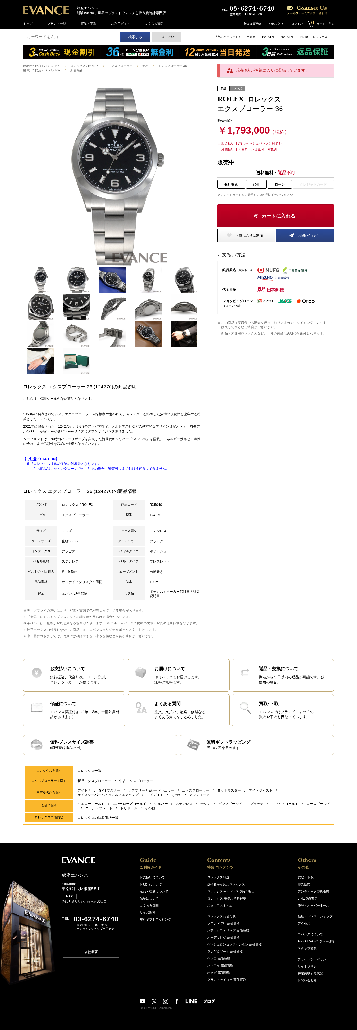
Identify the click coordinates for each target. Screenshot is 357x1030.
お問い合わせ (308, 235)
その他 (176, 795)
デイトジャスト (260, 790)
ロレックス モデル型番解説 (226, 898)
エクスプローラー (120, 66)
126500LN (286, 36)
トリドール (128, 808)
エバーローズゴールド (129, 804)
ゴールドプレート (98, 808)
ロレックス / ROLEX (84, 66)
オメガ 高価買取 (218, 972)
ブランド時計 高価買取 (223, 923)
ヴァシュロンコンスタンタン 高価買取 (234, 944)
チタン (205, 804)
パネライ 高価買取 (220, 965)
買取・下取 (88, 23)
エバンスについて (310, 934)
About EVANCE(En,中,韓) (316, 941)
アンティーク (199, 795)
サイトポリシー (309, 966)
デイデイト (154, 795)
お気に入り (276, 23)
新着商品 (76, 70)
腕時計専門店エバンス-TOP (42, 66)
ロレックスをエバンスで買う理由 (231, 891)
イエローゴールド (91, 804)
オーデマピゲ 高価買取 (223, 937)
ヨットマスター (229, 790)
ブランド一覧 (56, 23)
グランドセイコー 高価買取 (226, 979)
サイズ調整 (147, 912)
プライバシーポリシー (313, 959)
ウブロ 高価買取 (218, 958)
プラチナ (257, 804)
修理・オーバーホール (313, 905)
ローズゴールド (318, 804)
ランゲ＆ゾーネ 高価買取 (225, 951)
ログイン (297, 23)
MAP (69, 896)
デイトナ (84, 790)
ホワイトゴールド (284, 804)
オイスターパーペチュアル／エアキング (108, 795)
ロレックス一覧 (89, 771)
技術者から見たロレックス (226, 884)
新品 (145, 66)
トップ (28, 23)
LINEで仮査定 (307, 898)
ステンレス (184, 804)
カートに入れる (279, 216)
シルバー (161, 804)
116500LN (267, 36)
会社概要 (91, 952)
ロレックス (320, 36)
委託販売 (304, 884)
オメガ (250, 36)
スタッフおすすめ (219, 905)
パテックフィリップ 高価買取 (228, 930)
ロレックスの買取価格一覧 (97, 817)
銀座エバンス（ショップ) (315, 916)
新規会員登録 (252, 23)
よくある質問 (153, 23)
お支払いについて (152, 877)
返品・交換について (154, 891)
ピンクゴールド (230, 804)
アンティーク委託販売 (313, 891)
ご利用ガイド (120, 23)
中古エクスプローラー (136, 781)
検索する (135, 37)
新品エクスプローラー (94, 781)
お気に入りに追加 (249, 235)
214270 (303, 36)
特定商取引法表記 (310, 973)
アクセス (304, 923)
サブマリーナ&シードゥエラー (151, 790)
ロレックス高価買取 (221, 916)
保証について (149, 898)
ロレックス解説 (218, 877)
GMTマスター (109, 790)
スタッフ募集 (307, 948)
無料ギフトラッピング (155, 919)
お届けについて (151, 884)
